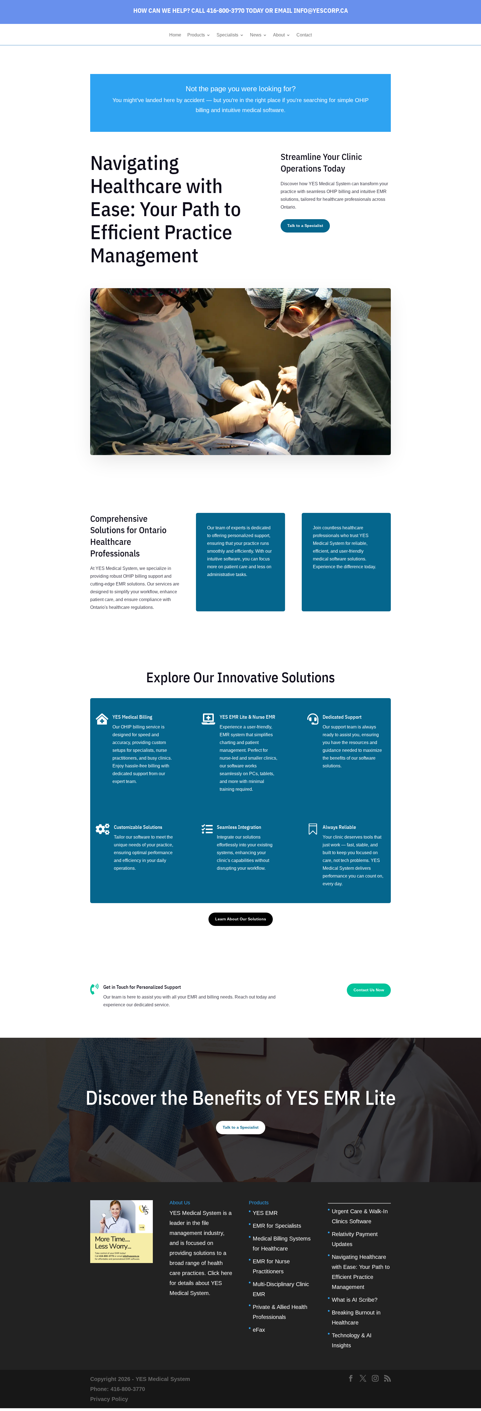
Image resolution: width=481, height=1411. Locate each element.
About (279, 35)
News (255, 35)
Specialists (227, 35)
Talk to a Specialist (305, 225)
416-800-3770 (128, 1389)
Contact (304, 35)
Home (175, 35)
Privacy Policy (109, 1399)
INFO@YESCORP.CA (321, 10)
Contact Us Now (369, 990)
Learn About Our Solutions (240, 919)
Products (196, 35)
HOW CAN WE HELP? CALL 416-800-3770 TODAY (198, 10)
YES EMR (265, 1213)
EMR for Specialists (277, 1226)
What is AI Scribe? (354, 1300)
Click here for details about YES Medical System (201, 1283)
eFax (259, 1330)
